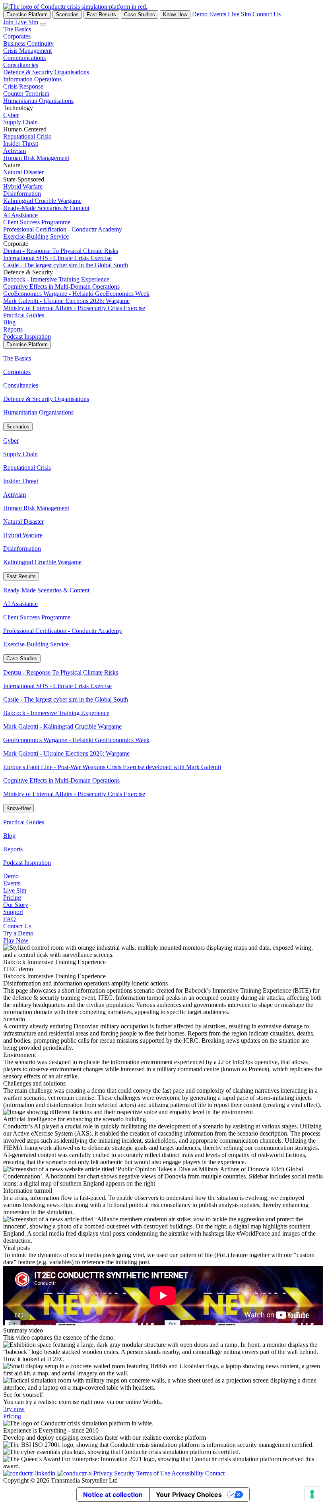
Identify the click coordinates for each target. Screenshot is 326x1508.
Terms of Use (153, 1473)
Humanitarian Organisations (38, 100)
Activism (14, 150)
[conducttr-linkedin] (30, 1473)
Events (217, 14)
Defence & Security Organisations (46, 72)
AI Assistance (20, 215)
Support (13, 911)
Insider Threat (20, 143)
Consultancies (20, 65)
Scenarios (67, 14)
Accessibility (187, 1473)
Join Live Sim (20, 22)
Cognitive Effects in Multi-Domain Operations (61, 286)
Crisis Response (23, 86)
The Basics (17, 29)
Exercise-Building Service (36, 236)
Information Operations (32, 79)
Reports (13, 329)
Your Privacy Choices (189, 1494)
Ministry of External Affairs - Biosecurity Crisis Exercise (74, 308)
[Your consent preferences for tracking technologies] (312, 1494)
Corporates (17, 36)
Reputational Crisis (27, 136)
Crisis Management (27, 50)
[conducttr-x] (75, 1473)
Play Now (16, 940)
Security (124, 1473)
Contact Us (266, 14)
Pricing (12, 897)
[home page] (75, 6)
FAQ (9, 919)
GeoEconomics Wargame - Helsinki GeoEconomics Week (76, 293)
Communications (24, 57)
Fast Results (101, 14)
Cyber (11, 115)
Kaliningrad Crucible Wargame (42, 200)
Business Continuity (28, 43)
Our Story (15, 904)
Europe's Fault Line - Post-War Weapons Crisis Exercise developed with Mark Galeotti (112, 767)
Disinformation (22, 193)
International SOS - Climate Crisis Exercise (57, 258)
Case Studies (139, 14)
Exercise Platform (27, 14)
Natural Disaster (23, 172)
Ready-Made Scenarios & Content (46, 207)
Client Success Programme (36, 222)
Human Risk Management (36, 157)
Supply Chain (20, 122)
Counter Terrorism (26, 93)
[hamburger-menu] (43, 24)
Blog (9, 322)
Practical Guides (23, 315)
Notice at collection (113, 1494)
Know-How (175, 14)
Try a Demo (18, 933)
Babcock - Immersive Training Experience (56, 279)
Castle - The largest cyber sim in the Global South (65, 265)
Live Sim (239, 14)
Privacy (103, 1473)
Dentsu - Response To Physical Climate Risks (60, 250)
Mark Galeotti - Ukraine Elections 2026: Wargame (66, 300)
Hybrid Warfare (23, 186)
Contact (215, 1473)
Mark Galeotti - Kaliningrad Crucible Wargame (62, 726)
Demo (200, 14)
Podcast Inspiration (27, 336)
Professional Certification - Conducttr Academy (62, 229)
